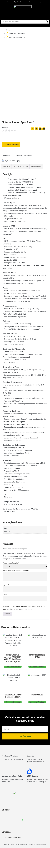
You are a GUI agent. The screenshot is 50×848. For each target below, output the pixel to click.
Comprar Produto (11, 144)
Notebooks (21, 34)
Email (5, 594)
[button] (32, 128)
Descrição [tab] (6, 166)
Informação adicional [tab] (20, 166)
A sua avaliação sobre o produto (16, 570)
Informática (12, 34)
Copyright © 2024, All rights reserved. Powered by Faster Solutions (25, 844)
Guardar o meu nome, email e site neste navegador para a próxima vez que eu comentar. (24, 607)
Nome (6, 585)
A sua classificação (11, 563)
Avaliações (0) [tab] (36, 166)
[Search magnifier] (47, 21)
